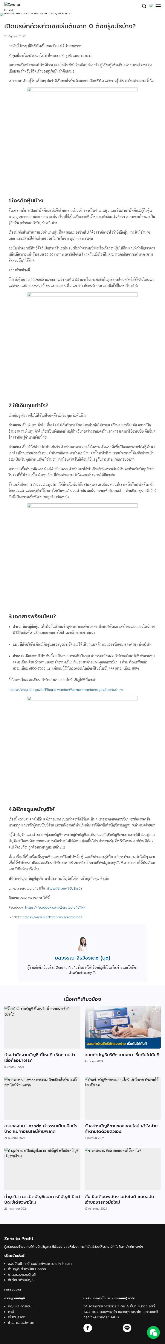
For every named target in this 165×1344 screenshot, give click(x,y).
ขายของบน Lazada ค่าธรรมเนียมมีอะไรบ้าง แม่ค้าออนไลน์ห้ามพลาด (40, 1129)
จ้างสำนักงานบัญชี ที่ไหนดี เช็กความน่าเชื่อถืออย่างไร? (39, 1058)
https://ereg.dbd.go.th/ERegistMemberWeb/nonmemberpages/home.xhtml (66, 689)
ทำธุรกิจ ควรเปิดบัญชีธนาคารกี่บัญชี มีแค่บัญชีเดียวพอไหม (42, 1199)
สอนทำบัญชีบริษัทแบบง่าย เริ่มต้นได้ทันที (122, 1055)
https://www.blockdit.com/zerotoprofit (52, 917)
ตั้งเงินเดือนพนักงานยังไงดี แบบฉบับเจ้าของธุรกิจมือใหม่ (119, 1199)
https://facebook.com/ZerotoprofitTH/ (55, 907)
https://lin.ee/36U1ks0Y (64, 888)
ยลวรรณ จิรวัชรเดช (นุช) (82, 958)
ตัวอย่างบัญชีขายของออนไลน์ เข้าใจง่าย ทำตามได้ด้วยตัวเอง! (121, 1129)
